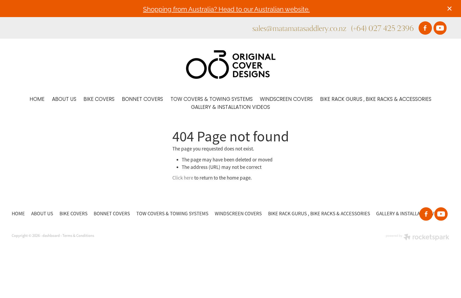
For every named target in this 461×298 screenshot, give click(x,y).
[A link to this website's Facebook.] (425, 28)
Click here (182, 178)
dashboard (51, 235)
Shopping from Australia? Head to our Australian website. (226, 8)
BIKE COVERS (99, 100)
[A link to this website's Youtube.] (440, 28)
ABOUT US (64, 100)
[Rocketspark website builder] (417, 237)
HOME (37, 100)
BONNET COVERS (142, 100)
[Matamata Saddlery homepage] (230, 64)
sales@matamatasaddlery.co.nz (299, 28)
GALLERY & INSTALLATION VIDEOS (230, 108)
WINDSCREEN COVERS (286, 100)
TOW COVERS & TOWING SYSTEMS (211, 100)
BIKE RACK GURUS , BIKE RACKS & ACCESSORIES (375, 100)
